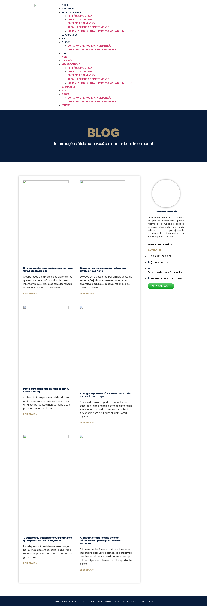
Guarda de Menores (80, 19)
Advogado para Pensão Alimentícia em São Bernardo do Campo (105, 395)
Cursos (66, 42)
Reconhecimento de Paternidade (88, 27)
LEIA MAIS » (30, 293)
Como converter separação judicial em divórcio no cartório (103, 269)
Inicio (65, 5)
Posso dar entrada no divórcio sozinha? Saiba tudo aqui (46, 390)
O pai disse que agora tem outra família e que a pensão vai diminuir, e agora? (47, 539)
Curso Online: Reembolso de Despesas (92, 49)
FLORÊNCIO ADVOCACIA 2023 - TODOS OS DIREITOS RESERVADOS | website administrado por (103, 601)
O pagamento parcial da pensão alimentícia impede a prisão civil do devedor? (100, 540)
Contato (67, 53)
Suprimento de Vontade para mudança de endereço (100, 31)
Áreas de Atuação (72, 12)
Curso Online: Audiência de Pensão (90, 45)
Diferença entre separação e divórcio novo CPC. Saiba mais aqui (48, 269)
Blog (65, 38)
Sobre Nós (68, 8)
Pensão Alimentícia (80, 15)
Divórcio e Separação (81, 23)
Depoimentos (70, 35)
